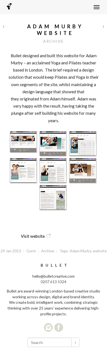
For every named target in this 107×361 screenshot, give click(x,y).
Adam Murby (80, 250)
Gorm (31, 250)
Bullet (55, 265)
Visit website (33, 236)
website (100, 250)
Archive (53, 41)
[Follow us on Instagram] (48, 327)
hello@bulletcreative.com (53, 276)
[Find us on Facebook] (59, 327)
